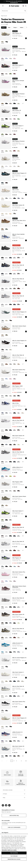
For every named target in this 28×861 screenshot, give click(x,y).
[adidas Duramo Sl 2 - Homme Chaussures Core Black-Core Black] (10, 652)
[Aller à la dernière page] (26, 761)
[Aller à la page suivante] (21, 761)
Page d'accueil (4, 15)
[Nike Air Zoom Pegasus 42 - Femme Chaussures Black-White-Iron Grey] (6, 666)
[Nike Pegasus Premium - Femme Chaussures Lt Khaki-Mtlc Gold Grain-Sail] (18, 151)
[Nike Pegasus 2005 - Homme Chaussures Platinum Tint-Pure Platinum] (10, 395)
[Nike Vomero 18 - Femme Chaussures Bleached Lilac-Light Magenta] (14, 119)
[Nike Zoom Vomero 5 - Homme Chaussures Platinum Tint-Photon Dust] (22, 681)
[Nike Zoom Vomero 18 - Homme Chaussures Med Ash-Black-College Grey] (14, 444)
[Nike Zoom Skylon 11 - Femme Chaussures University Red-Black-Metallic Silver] (14, 73)
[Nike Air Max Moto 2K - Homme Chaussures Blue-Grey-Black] (10, 257)
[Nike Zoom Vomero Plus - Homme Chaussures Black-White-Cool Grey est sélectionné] (2, 710)
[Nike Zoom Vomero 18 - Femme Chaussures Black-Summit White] (14, 213)
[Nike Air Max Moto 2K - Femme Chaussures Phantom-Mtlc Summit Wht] (18, 550)
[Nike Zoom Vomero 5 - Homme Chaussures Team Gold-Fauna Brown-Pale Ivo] (6, 681)
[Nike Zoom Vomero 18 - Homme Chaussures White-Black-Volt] (18, 444)
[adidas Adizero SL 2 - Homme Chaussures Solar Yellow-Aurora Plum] (10, 476)
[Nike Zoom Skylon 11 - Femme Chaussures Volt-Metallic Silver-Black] (10, 73)
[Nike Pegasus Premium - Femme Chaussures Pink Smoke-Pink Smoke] (14, 151)
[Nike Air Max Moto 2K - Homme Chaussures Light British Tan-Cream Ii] (6, 364)
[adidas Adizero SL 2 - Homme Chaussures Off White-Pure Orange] (14, 476)
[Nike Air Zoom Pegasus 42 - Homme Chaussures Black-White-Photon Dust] (10, 320)
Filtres (3, 27)
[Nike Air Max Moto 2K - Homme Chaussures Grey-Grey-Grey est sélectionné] (2, 304)
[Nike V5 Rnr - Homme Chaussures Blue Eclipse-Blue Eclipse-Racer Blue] (18, 198)
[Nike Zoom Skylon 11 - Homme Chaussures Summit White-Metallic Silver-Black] (10, 520)
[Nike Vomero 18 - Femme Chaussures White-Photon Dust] (10, 119)
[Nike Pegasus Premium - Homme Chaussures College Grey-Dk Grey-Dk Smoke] (10, 103)
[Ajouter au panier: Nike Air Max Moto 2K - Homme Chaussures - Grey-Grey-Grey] (26, 301)
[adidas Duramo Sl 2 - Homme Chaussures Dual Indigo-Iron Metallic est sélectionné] (2, 741)
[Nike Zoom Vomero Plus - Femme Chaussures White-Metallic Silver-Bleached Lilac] (14, 378)
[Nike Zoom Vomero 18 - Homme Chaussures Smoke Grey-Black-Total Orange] (10, 444)
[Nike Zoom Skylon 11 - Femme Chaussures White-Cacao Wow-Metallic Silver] (6, 73)
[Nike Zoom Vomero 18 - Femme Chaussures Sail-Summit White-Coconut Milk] (6, 213)
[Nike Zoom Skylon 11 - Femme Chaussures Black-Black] (6, 134)
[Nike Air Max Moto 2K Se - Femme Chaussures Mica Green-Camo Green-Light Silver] (6, 229)
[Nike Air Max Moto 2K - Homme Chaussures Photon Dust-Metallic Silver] (10, 364)
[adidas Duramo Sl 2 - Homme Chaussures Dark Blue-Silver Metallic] (18, 652)
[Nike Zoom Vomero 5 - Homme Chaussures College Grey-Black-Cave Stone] (10, 681)
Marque (15, 27)
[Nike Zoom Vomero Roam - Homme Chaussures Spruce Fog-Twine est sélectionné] (2, 335)
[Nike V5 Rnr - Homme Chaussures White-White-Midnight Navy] (6, 198)
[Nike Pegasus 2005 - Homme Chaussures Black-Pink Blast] (18, 395)
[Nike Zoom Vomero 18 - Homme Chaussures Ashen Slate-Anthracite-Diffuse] (6, 444)
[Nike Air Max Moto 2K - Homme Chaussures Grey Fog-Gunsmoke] (14, 364)
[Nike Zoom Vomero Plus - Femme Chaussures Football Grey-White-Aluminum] (6, 58)
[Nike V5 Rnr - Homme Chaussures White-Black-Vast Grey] (22, 198)
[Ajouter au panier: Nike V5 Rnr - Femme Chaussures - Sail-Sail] (26, 163)
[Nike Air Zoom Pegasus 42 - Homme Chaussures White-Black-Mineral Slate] (6, 349)
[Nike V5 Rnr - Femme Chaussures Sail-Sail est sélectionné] (2, 166)
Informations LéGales (7, 790)
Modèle (21, 27)
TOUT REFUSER (14, 856)
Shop (4, 797)
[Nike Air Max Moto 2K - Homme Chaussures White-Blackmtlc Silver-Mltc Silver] (6, 257)
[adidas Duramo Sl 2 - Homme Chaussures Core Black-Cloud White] (14, 652)
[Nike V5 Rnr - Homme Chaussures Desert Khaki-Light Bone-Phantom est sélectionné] (2, 198)
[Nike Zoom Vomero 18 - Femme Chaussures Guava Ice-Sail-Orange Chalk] (10, 213)
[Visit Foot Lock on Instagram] (3, 805)
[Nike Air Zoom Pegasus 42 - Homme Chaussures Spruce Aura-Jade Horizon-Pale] (6, 320)
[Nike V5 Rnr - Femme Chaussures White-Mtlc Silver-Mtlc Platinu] (14, 166)
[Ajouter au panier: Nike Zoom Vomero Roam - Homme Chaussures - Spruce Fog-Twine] (26, 331)
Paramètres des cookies (14, 859)
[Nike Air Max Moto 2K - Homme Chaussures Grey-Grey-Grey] (14, 257)
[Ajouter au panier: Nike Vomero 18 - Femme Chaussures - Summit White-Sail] (26, 115)
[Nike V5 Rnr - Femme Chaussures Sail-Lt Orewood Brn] (18, 166)
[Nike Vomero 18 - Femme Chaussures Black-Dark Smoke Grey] (6, 119)
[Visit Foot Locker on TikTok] (9, 805)
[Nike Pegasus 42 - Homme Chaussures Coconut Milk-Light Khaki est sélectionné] (2, 41)
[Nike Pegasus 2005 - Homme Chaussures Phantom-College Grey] (14, 395)
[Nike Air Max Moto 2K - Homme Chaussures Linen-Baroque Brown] (18, 364)
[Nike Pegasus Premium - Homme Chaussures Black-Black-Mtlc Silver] (6, 103)
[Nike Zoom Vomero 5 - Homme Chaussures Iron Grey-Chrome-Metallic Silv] (18, 681)
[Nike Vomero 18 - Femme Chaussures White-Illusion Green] (18, 119)
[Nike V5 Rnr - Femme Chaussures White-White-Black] (6, 166)
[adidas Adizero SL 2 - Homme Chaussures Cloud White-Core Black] (6, 476)
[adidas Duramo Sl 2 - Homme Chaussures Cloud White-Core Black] (6, 652)
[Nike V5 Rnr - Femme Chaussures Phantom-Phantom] (10, 166)
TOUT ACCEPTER (14, 852)
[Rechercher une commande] (25, 10)
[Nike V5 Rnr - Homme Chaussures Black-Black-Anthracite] (14, 198)
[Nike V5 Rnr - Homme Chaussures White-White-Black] (10, 198)
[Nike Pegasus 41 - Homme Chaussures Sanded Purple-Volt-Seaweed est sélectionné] (2, 566)
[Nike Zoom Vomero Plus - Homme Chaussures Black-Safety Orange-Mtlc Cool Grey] (6, 710)
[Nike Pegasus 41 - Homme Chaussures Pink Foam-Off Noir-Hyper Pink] (18, 566)
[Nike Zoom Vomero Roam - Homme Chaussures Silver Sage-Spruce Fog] (6, 335)
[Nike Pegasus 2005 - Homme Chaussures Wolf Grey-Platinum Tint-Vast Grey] (10, 490)
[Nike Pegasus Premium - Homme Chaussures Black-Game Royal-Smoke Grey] (14, 103)
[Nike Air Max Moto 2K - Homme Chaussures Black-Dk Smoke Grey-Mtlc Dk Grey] (10, 273)
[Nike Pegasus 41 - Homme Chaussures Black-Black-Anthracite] (6, 566)
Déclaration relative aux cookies (9, 850)
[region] (14, 1)
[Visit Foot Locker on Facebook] (6, 805)
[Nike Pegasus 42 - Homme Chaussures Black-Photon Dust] (6, 41)
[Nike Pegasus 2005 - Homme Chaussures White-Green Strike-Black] (6, 395)
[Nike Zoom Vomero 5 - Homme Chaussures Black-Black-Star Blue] (14, 681)
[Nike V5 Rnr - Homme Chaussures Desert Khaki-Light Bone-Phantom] (22, 413)
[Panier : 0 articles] (25, 6)
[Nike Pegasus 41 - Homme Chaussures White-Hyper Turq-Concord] (14, 566)
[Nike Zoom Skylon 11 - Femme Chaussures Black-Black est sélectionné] (2, 73)
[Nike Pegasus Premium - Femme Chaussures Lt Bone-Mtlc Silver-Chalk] (10, 151)
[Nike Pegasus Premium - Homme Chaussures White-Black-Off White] (18, 103)
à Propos (5, 793)
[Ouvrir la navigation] (3, 6)
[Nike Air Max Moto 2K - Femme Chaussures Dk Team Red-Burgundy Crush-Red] (18, 288)
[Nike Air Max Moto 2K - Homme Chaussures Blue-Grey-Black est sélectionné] (2, 273)
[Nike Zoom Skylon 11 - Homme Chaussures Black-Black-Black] (6, 520)
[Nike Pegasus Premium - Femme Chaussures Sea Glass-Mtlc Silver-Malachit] (6, 151)
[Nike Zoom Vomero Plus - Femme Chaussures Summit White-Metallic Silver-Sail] (10, 58)
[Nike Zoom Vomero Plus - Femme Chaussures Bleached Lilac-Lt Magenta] (14, 58)
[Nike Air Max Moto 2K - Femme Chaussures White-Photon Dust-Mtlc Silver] (6, 288)
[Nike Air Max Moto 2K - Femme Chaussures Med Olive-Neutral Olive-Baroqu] (14, 288)
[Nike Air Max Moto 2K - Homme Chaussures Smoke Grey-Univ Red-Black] (18, 257)
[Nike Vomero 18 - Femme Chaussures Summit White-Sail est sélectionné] (2, 119)
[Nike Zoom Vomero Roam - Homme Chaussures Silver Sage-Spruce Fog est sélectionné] (2, 505)
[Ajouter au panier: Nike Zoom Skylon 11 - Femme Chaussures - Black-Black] (26, 70)
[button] (7, 24)
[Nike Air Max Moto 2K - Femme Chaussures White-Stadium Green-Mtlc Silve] (10, 288)
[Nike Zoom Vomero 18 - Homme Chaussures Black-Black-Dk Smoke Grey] (6, 623)
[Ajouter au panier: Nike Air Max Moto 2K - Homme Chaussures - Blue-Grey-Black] (26, 270)
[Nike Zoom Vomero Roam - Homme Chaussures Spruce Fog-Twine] (6, 505)
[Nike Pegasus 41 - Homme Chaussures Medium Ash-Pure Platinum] (10, 566)
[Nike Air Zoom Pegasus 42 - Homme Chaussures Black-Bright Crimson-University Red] (6, 182)
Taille (9, 27)
